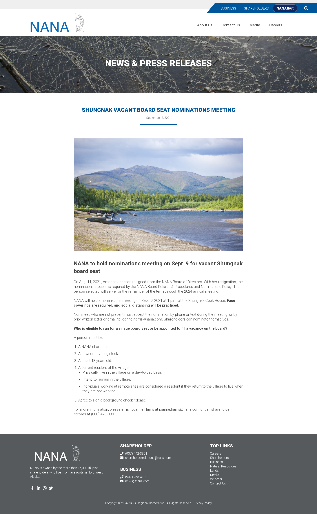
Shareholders (219, 458)
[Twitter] (51, 488)
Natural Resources (223, 466)
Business (216, 462)
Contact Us (218, 483)
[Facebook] (32, 488)
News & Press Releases (158, 63)
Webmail (216, 479)
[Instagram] (45, 488)
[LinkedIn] (38, 488)
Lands (214, 470)
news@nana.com (137, 481)
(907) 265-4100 (136, 477)
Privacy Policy (203, 503)
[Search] (306, 8)
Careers (215, 453)
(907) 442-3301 (136, 453)
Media (214, 475)
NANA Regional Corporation (146, 503)
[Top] (303, 509)
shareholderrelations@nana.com (148, 458)
